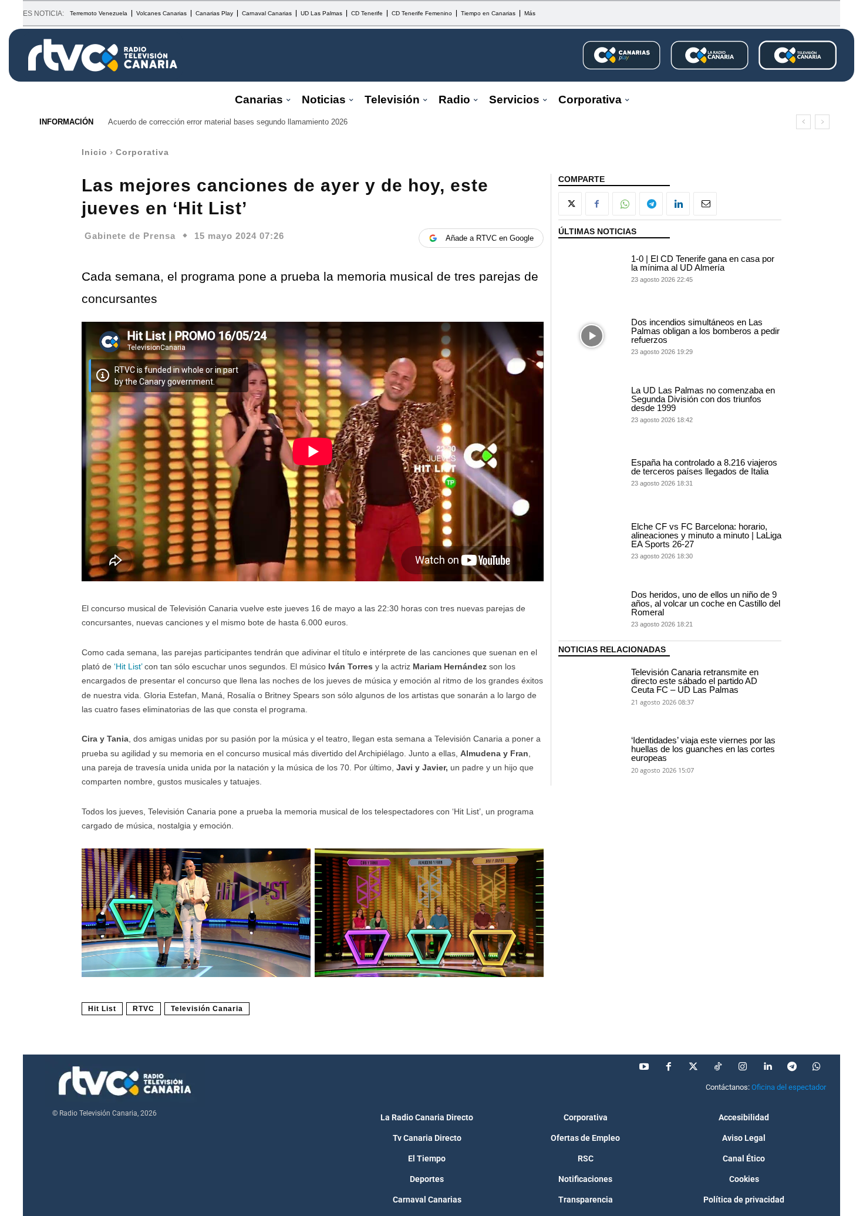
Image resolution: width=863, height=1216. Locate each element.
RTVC (143, 1009)
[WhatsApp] (624, 203)
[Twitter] (693, 1066)
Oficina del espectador (788, 1087)
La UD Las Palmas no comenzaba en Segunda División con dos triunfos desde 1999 (703, 399)
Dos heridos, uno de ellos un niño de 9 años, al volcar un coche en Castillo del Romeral (705, 603)
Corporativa (142, 152)
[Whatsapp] (816, 1066)
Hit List (102, 1009)
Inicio (94, 152)
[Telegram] (651, 203)
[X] (570, 203)
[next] (822, 121)
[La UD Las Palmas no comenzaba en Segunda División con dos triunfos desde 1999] (591, 403)
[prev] (803, 121)
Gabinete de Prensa (130, 235)
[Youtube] (644, 1066)
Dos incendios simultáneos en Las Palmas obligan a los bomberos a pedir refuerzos (705, 331)
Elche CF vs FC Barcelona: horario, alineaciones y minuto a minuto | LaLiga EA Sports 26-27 (706, 535)
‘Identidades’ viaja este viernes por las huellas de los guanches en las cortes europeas (703, 749)
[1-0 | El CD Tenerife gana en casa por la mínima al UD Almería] (591, 267)
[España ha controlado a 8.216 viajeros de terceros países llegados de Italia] (591, 472)
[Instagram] (742, 1066)
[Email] (705, 203)
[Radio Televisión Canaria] (103, 55)
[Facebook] (597, 203)
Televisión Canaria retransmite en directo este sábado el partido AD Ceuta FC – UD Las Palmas (695, 681)
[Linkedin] (678, 203)
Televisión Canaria (207, 1009)
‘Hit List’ (128, 666)
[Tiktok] (718, 1066)
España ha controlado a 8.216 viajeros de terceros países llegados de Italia (704, 466)
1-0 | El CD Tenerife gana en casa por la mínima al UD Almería (702, 263)
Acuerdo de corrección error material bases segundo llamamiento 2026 (228, 121)
